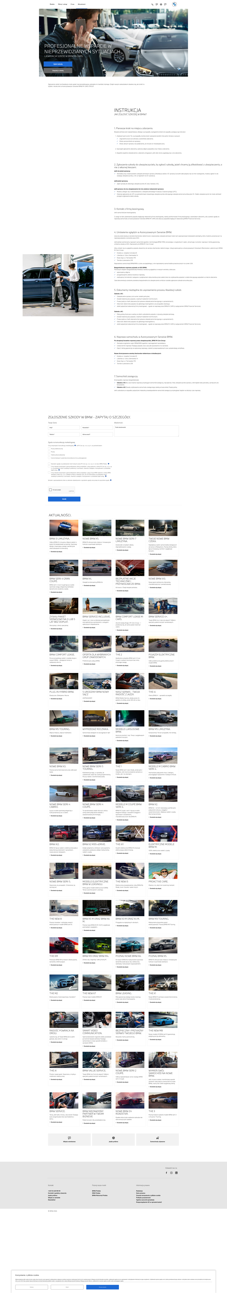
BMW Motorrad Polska (99, 1195)
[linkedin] (176, 1174)
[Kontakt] (157, 4)
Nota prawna (140, 1193)
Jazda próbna (52, 1195)
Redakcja (139, 1191)
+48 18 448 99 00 (54, 1191)
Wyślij (64, 499)
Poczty (53, 452)
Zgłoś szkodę (58, 64)
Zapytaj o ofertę (57, 70)
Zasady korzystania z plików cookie (148, 1195)
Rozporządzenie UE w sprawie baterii (149, 1202)
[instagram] (171, 1174)
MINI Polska (96, 1193)
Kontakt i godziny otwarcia (57, 1193)
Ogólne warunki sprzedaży (145, 1200)
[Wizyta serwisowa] (165, 4)
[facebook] (166, 1174)
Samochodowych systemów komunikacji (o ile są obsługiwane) (68, 458)
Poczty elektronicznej (57, 449)
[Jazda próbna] (161, 4)
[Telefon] (152, 4)
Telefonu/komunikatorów (58, 455)
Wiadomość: (118, 423)
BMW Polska (96, 1191)
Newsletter (51, 1200)
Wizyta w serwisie (54, 1198)
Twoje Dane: (52, 423)
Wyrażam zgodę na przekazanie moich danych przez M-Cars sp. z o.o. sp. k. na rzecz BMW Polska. (79, 464)
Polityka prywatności (143, 1198)
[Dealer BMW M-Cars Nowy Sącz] (174, 4)
